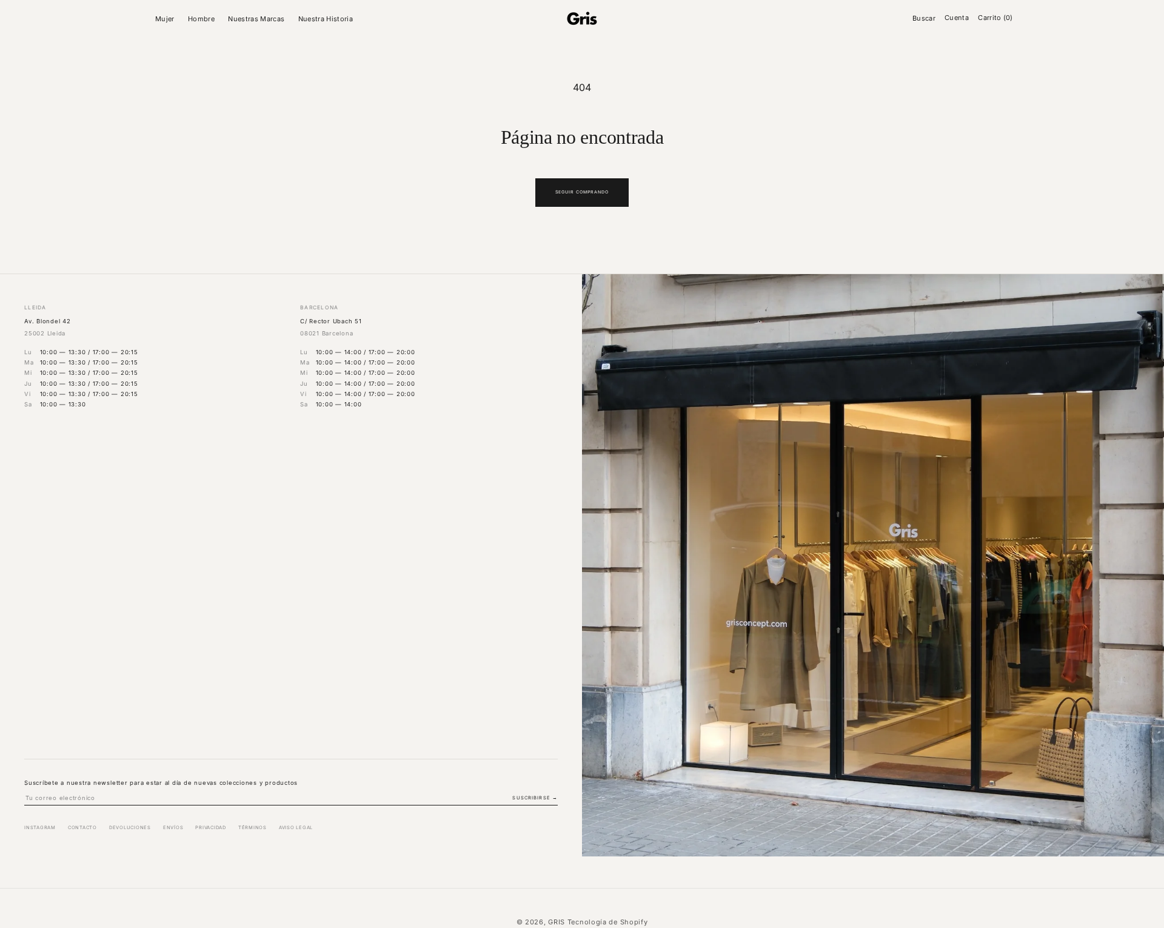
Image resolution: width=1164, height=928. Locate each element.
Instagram (40, 827)
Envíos (173, 827)
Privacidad (210, 827)
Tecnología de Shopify (607, 922)
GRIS (556, 922)
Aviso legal (296, 827)
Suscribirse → (535, 798)
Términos (252, 827)
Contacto (82, 827)
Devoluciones (130, 827)
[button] (166, 18)
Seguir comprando (582, 192)
